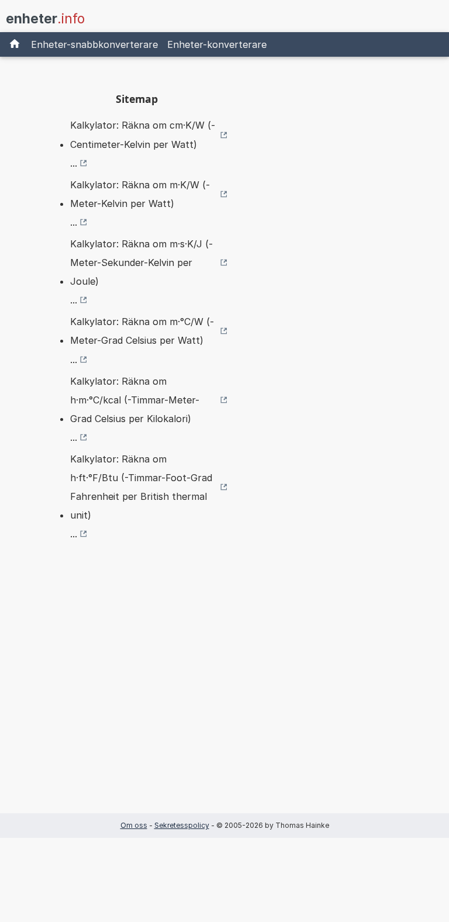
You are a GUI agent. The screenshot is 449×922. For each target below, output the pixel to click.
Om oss (133, 825)
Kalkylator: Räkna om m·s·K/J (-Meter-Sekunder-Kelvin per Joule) (141, 262)
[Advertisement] (136, 695)
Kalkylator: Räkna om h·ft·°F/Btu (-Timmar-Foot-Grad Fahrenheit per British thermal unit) (141, 487)
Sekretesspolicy (181, 825)
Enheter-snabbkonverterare (94, 44)
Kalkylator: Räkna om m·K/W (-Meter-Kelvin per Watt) (140, 194)
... (73, 163)
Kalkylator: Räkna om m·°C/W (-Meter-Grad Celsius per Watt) (142, 331)
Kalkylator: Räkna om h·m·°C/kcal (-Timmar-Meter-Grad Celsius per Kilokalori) (134, 399)
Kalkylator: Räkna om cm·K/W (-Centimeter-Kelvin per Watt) (142, 134)
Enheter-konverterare (217, 44)
